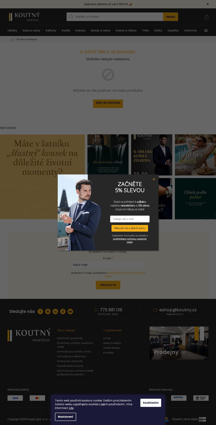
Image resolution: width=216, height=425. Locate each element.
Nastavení (65, 417)
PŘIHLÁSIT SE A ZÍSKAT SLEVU (129, 228)
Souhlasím (151, 403)
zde (71, 408)
